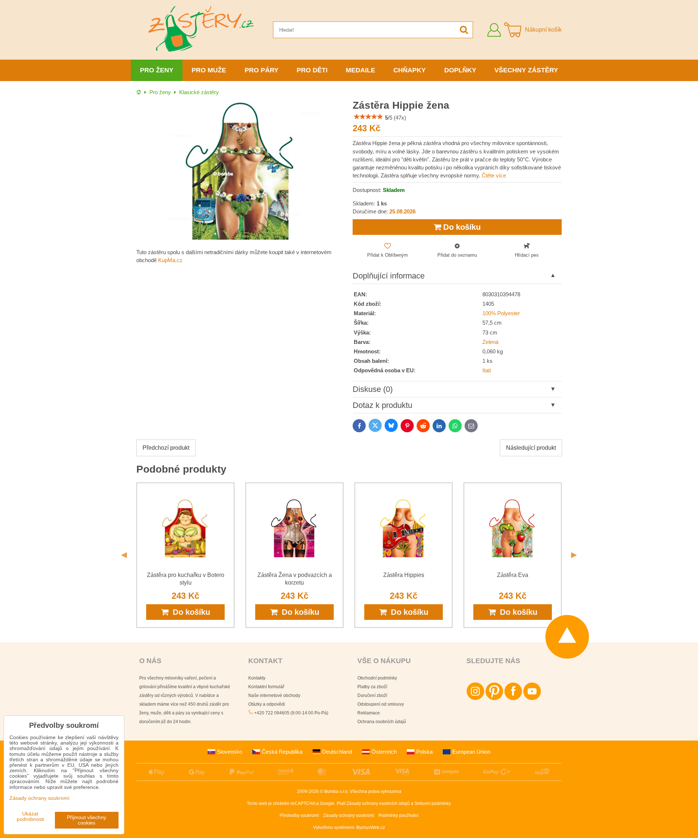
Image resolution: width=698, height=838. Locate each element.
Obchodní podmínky (377, 678)
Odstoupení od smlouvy (380, 704)
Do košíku (461, 227)
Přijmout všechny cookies (86, 820)
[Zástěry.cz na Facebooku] (513, 698)
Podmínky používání (398, 815)
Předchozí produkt (166, 448)
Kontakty (256, 678)
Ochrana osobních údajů (381, 721)
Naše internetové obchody (274, 695)
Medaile (360, 70)
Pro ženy (156, 70)
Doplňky (460, 70)
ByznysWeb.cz (370, 827)
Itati (486, 370)
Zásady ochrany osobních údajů (378, 803)
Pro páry (261, 70)
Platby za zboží (372, 686)
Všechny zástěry (526, 70)
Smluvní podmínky (432, 803)
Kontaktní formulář (266, 686)
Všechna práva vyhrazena (375, 791)
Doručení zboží (372, 695)
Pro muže (209, 70)
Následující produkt (531, 448)
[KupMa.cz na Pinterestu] (494, 698)
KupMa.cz (170, 260)
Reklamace (368, 712)
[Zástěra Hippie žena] (241, 171)
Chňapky (409, 70)
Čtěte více (494, 176)
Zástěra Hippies (403, 575)
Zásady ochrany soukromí (348, 815)
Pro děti (312, 70)
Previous (124, 555)
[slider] (368, 117)
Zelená (490, 342)
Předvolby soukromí (299, 815)
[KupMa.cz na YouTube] (532, 698)
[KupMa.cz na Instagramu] (475, 698)
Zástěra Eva (512, 575)
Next (574, 555)
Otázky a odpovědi (266, 704)
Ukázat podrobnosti (30, 816)
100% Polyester (501, 313)
